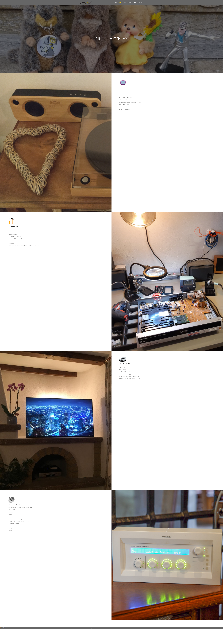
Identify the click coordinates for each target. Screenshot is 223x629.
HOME (116, 2)
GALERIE (129, 2)
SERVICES (120, 2)
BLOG (125, 2)
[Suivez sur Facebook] (89, 628)
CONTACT (141, 2)
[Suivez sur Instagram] (91, 628)
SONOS (135, 2)
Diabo (5, 627)
